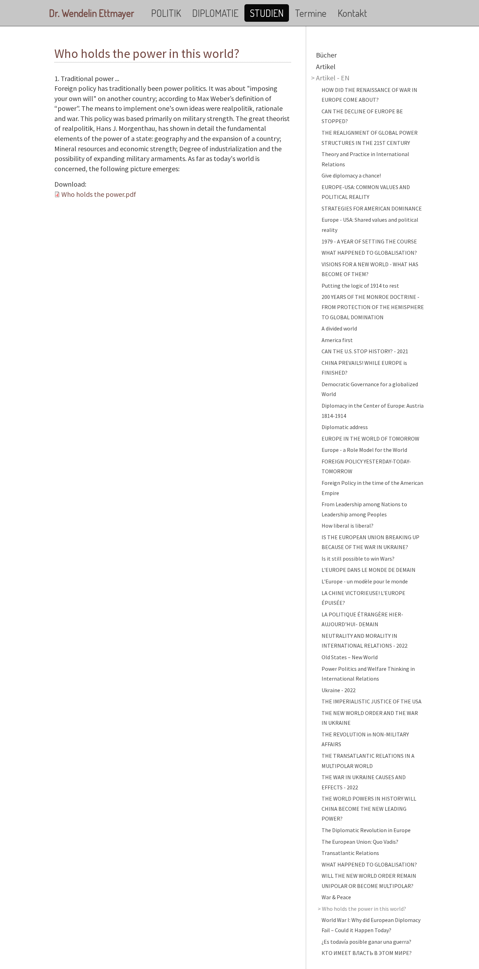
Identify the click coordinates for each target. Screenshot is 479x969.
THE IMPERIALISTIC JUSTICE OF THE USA (371, 701)
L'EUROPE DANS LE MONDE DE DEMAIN (369, 569)
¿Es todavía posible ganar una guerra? (366, 941)
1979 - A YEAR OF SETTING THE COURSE (369, 241)
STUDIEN (267, 13)
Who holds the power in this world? (364, 908)
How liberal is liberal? (347, 525)
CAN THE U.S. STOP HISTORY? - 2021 (365, 351)
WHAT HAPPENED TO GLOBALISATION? (369, 252)
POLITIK (166, 13)
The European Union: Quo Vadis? (360, 841)
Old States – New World (350, 657)
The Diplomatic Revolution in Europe (366, 830)
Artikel (326, 66)
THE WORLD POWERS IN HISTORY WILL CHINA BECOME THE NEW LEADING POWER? (369, 808)
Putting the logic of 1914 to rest (360, 285)
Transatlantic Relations (350, 852)
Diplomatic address (345, 426)
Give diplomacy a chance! (351, 175)
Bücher (326, 55)
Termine (310, 13)
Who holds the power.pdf (98, 194)
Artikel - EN (333, 77)
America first (337, 339)
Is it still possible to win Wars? (358, 558)
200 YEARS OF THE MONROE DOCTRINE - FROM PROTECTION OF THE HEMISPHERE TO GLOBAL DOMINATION (373, 306)
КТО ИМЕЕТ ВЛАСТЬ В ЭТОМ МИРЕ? (367, 952)
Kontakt (352, 13)
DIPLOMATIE (215, 13)
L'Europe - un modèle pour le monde (365, 581)
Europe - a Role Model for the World (364, 449)
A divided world (339, 328)
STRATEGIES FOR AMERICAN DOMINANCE (372, 208)
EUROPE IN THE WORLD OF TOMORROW (370, 438)
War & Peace (336, 897)
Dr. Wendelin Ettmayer (91, 13)
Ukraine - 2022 (339, 690)
